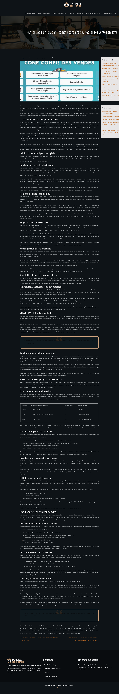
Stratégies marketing (30, 13)
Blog (23, 57)
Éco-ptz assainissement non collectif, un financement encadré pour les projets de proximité (81, 639)
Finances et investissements (93, 13)
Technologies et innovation (109, 13)
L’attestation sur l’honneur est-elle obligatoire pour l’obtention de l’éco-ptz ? (40, 639)
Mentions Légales (59, 688)
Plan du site (59, 693)
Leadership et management (76, 13)
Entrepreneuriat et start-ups (60, 13)
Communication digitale (44, 13)
